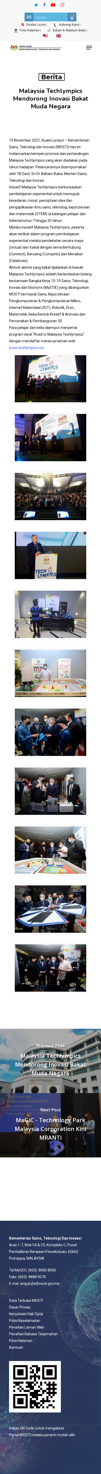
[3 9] (50, 524)
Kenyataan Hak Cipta (26, 1314)
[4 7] (50, 583)
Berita (51, 77)
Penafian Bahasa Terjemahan (33, 1334)
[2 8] (50, 465)
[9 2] (50, 877)
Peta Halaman (20, 1341)
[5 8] (50, 642)
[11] (50, 995)
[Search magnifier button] (72, 17)
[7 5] (50, 759)
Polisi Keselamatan (24, 1321)
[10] (50, 936)
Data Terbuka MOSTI (26, 1300)
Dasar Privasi (19, 1307)
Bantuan (16, 1347)
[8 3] (50, 818)
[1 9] (50, 406)
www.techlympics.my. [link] (26, 348)
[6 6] (50, 701)
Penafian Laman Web (26, 1327)
